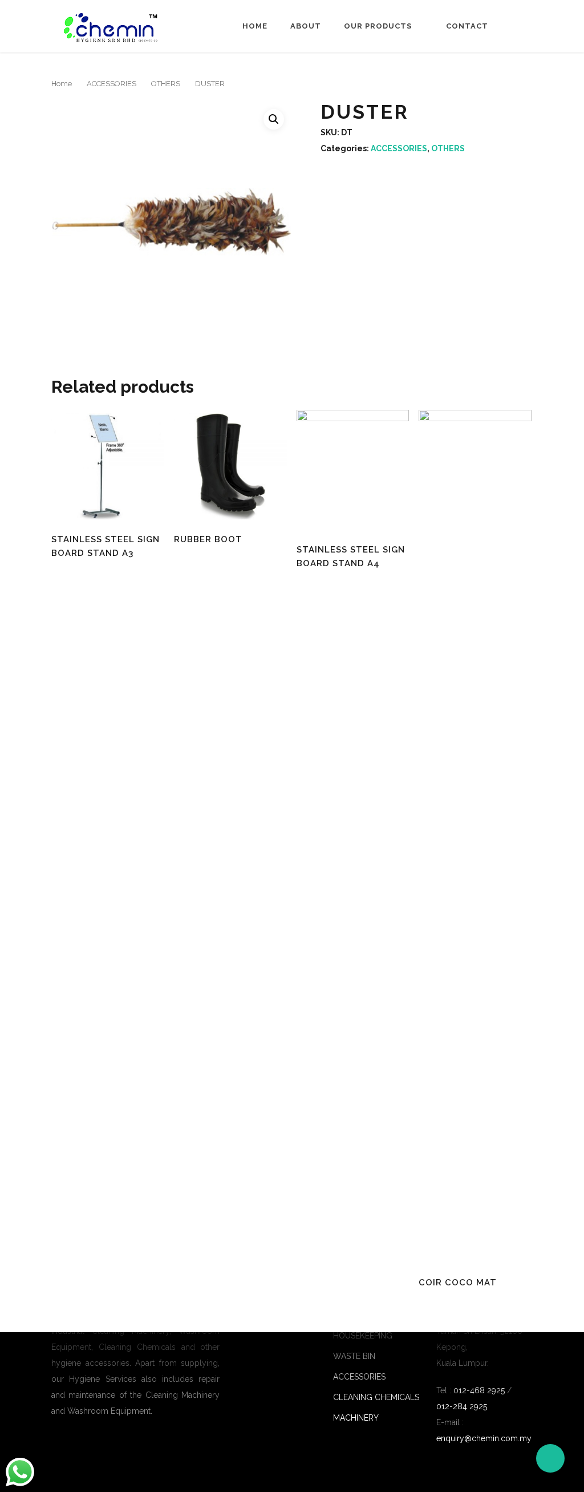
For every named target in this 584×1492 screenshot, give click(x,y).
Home (254, 26)
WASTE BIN (354, 1356)
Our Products (378, 26)
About (305, 26)
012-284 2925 (461, 1406)
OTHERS (165, 83)
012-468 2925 (478, 1390)
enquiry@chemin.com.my (484, 1438)
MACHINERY (356, 1417)
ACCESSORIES (111, 83)
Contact (467, 26)
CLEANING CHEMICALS (376, 1397)
